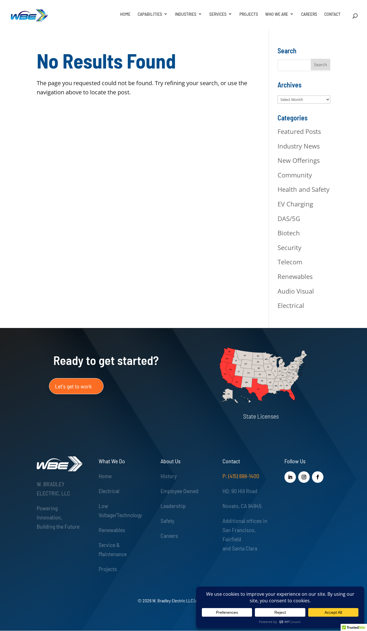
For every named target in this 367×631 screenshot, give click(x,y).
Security (289, 247)
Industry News (299, 146)
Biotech (289, 232)
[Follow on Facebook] (317, 477)
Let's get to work (73, 386)
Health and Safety (303, 189)
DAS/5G (289, 218)
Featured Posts (299, 131)
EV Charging (295, 204)
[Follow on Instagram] (304, 477)
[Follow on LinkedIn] (290, 477)
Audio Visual (296, 291)
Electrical (291, 305)
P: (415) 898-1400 (240, 475)
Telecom (290, 261)
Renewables (295, 276)
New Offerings (299, 160)
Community (295, 175)
